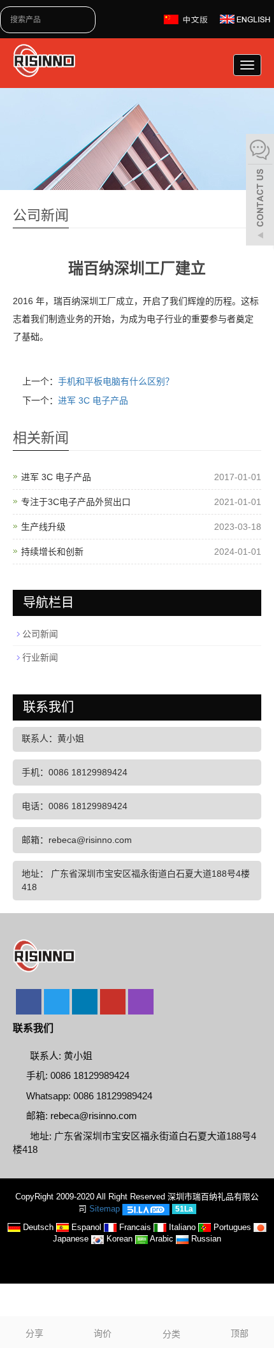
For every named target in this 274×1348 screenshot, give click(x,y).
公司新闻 (40, 634)
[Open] (260, 191)
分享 (34, 1333)
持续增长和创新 (52, 551)
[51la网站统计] (145, 1208)
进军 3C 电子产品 (93, 400)
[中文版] (187, 18)
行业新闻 (40, 657)
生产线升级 (43, 527)
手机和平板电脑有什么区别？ (116, 381)
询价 (103, 1333)
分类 (171, 1334)
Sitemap (104, 1208)
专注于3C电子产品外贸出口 (76, 502)
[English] (245, 18)
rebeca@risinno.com (93, 1115)
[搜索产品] (88, 20)
